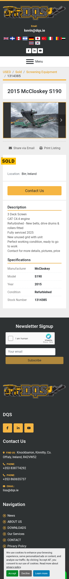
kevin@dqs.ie (34, 30)
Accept (12, 573)
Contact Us (34, 190)
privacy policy (13, 567)
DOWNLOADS (16, 528)
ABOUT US (14, 522)
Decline (25, 573)
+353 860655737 (14, 479)
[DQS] (34, 390)
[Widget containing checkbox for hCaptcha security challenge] (30, 338)
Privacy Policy (16, 546)
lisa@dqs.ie (10, 490)
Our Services (15, 534)
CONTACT (14, 540)
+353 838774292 (14, 468)
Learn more (41, 573)
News (11, 515)
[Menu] (30, 61)
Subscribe (34, 360)
